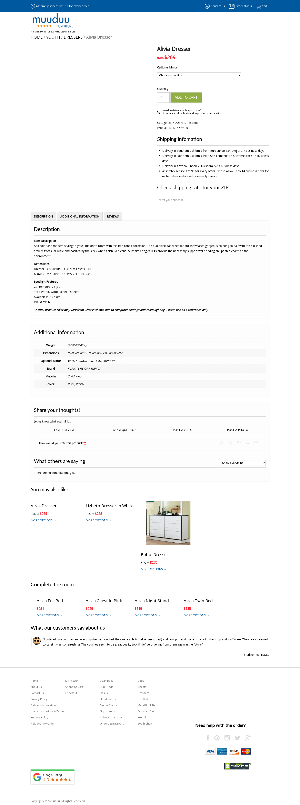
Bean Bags (106, 680)
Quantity (162, 89)
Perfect (258, 442)
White (80, 384)
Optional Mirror (167, 67)
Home (37, 37)
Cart (264, 6)
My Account (72, 680)
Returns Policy (39, 717)
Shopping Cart (74, 687)
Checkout (71, 693)
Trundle (142, 717)
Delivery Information (43, 705)
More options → (43, 520)
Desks (104, 693)
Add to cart (186, 97)
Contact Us (37, 693)
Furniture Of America (84, 368)
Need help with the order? (220, 725)
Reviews (113, 216)
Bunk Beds (106, 687)
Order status (244, 6)
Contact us (218, 6)
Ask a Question (125, 430)
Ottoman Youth (147, 711)
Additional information (79, 216)
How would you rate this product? (62, 443)
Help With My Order (43, 723)
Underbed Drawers (112, 723)
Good (249, 442)
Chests (142, 687)
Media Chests (108, 705)
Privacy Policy (39, 699)
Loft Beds (143, 699)
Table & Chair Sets (111, 717)
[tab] (43, 216)
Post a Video (182, 430)
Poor (224, 442)
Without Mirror (101, 361)
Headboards (108, 699)
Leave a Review (63, 430)
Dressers (73, 37)
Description (43, 216)
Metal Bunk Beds (148, 705)
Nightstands (107, 711)
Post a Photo (237, 430)
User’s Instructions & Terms (47, 711)
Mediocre (232, 442)
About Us (36, 687)
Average (241, 442)
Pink (71, 384)
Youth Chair (145, 723)
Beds (141, 680)
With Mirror (78, 361)
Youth (53, 37)
